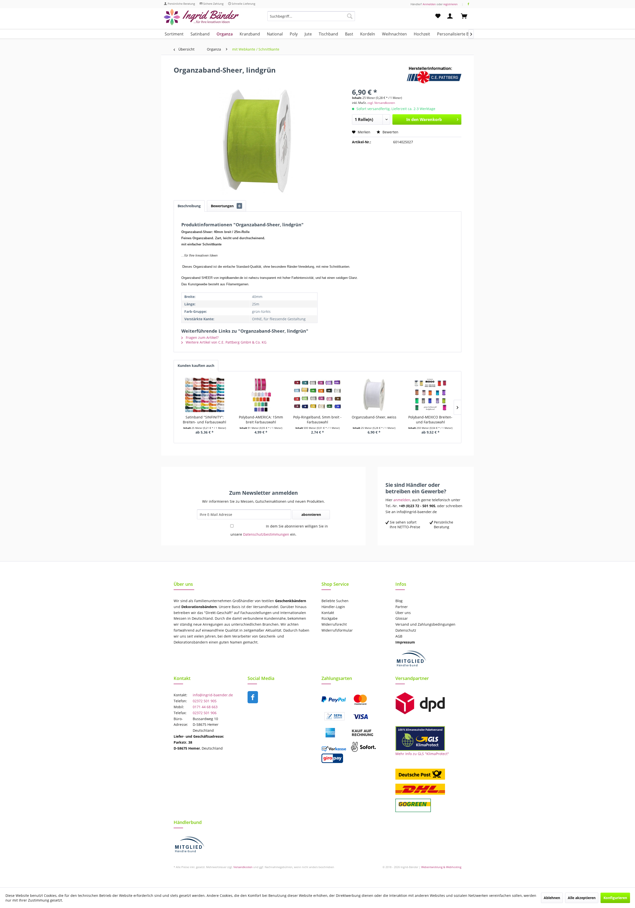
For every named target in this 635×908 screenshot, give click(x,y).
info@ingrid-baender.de (213, 695)
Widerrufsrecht (334, 624)
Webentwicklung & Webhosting (441, 867)
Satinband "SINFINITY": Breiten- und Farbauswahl (204, 419)
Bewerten (389, 132)
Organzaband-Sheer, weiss (374, 417)
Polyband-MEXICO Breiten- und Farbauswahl (430, 419)
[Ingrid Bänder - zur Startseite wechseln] (201, 17)
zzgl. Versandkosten (381, 103)
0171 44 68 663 (205, 706)
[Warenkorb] (466, 16)
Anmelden (429, 4)
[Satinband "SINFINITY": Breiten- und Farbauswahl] (204, 395)
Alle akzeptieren (582, 897)
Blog (399, 600)
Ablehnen (552, 897)
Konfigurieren (615, 897)
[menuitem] (311, 18)
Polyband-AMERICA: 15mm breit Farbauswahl (261, 419)
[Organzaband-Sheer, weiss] (374, 395)
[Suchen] (350, 16)
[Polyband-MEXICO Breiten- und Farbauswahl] (430, 395)
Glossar (401, 618)
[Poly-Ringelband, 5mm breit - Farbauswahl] (317, 395)
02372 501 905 (205, 701)
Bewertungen (225, 206)
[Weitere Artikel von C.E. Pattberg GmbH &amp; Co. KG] (434, 75)
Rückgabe (329, 618)
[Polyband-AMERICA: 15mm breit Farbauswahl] (261, 395)
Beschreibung (189, 206)
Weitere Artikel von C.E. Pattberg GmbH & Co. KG (225, 342)
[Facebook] (468, 4)
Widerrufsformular (337, 630)
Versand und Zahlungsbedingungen (425, 624)
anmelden (401, 500)
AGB (398, 636)
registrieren (450, 4)
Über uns (403, 612)
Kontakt (327, 612)
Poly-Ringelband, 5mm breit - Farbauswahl (317, 419)
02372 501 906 (205, 712)
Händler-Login (333, 606)
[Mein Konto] (451, 16)
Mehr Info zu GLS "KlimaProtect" (422, 753)
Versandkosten (243, 867)
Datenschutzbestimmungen (266, 534)
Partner (401, 606)
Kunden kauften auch (196, 365)
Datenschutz (405, 630)
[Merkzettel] (438, 16)
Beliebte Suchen (335, 600)
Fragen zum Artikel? (202, 337)
